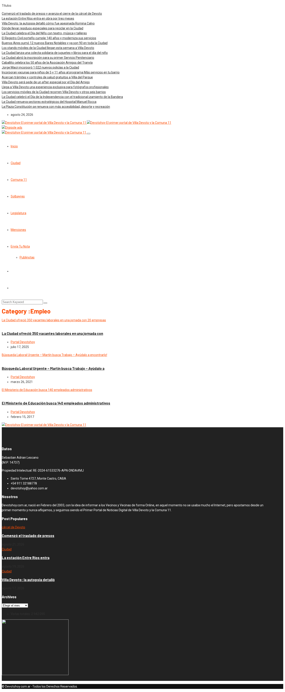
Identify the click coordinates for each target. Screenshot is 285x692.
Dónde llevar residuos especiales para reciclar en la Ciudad (42, 28)
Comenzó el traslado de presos (28, 535)
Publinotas (27, 257)
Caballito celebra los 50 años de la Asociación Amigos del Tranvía (47, 62)
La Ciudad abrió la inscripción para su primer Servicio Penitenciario (48, 57)
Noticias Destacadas (27, 360)
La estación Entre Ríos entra (25, 558)
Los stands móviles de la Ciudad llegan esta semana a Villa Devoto (48, 48)
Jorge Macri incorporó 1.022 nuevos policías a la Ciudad (40, 67)
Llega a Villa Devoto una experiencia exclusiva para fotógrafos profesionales (55, 87)
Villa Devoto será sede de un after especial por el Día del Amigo (46, 82)
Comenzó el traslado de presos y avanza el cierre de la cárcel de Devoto (52, 13)
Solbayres (18, 196)
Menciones (18, 230)
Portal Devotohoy (23, 342)
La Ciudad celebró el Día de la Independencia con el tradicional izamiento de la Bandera (62, 97)
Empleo (17, 325)
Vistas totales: (21, 614)
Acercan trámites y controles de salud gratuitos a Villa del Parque (47, 77)
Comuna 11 (19, 179)
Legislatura (18, 213)
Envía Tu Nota (20, 246)
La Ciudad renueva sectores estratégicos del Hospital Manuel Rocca (49, 102)
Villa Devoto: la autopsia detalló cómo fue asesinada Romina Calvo (48, 23)
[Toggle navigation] (88, 133)
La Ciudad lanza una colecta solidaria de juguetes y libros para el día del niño (55, 53)
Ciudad (15, 163)
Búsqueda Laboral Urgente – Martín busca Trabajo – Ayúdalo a (53, 368)
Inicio (14, 146)
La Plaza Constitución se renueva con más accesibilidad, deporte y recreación (56, 106)
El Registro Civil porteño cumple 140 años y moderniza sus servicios (49, 38)
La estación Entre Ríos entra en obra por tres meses (38, 18)
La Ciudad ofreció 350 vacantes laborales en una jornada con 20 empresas (54, 320)
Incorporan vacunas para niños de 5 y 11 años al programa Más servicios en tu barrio (61, 72)
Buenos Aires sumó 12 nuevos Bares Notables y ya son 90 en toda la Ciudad (55, 43)
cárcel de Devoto (13, 527)
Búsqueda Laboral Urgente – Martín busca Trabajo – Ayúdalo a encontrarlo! (54, 355)
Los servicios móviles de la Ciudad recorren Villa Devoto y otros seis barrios (54, 92)
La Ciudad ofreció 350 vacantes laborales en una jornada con (52, 333)
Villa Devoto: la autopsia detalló (28, 580)
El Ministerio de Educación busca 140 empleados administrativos (47, 390)
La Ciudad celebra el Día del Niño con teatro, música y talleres (44, 33)
